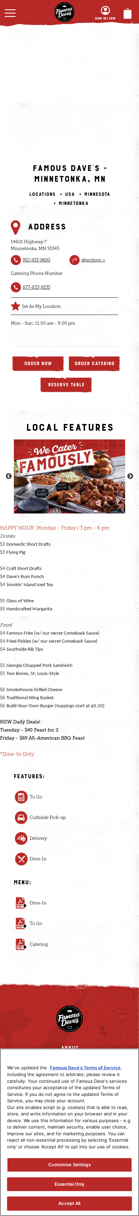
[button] (10, 13)
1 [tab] (64, 498)
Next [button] (130, 470)
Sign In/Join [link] (105, 18)
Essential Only (70, 1184)
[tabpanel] (69, 470)
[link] (36, 259)
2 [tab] (74, 498)
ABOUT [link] (70, 1036)
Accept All (69, 1203)
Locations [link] (42, 194)
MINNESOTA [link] (97, 194)
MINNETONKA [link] (73, 204)
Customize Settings (69, 1164)
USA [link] (70, 194)
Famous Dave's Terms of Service (85, 1067)
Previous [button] (8, 470)
